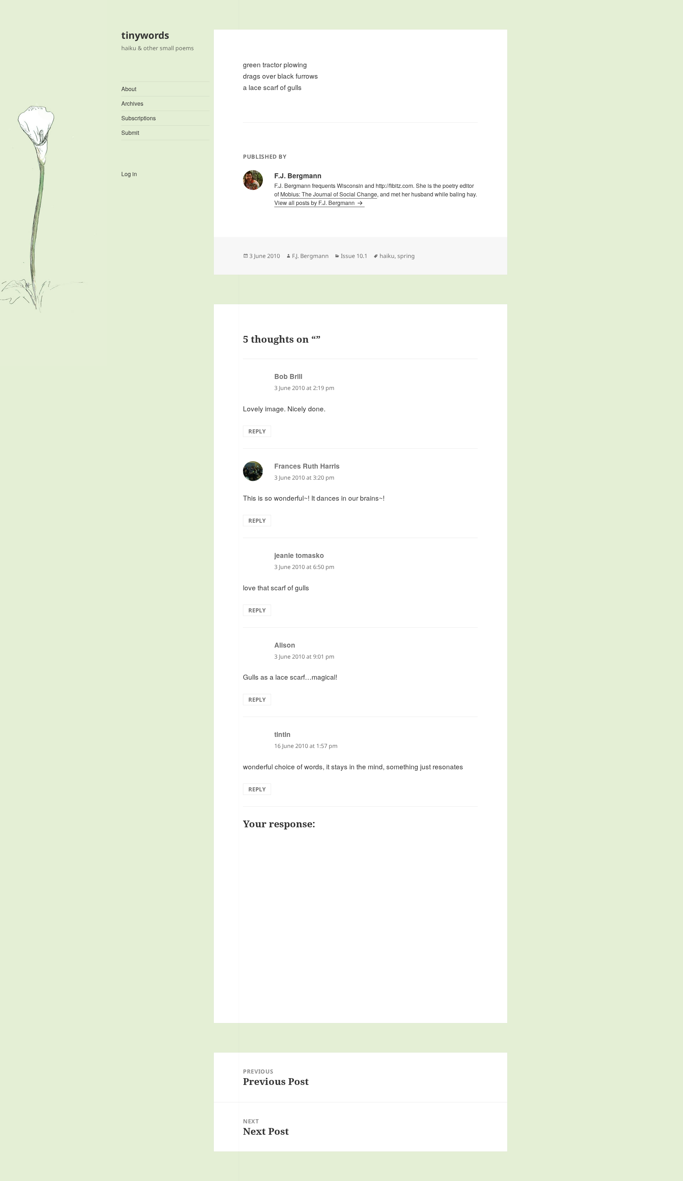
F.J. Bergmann (310, 256)
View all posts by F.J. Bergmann (315, 203)
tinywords (145, 35)
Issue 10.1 (354, 256)
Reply (257, 431)
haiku (387, 256)
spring (406, 256)
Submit (130, 132)
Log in (129, 174)
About (128, 89)
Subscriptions (138, 118)
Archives (132, 103)
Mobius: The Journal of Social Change (328, 194)
